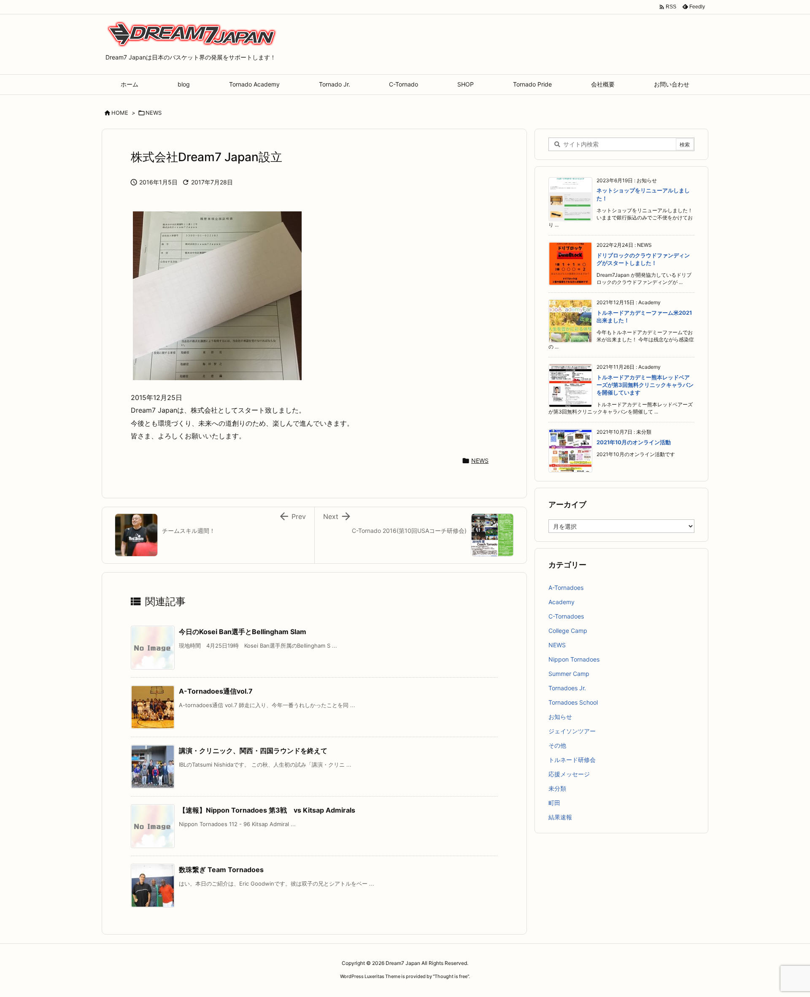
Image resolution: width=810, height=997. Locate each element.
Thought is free (451, 976)
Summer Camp (568, 673)
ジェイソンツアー (572, 731)
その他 (557, 745)
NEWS (154, 112)
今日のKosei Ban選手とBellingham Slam (242, 631)
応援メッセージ (569, 774)
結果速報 (560, 817)
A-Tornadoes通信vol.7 (216, 691)
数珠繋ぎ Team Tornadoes (221, 869)
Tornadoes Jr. (567, 688)
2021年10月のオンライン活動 (634, 442)
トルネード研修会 (572, 759)
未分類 (557, 788)
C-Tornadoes (566, 616)
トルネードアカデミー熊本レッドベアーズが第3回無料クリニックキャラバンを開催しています (645, 385)
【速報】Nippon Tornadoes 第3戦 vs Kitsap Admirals (267, 810)
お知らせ (560, 716)
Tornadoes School (573, 702)
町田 (554, 802)
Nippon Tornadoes (573, 659)
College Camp (567, 630)
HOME (119, 112)
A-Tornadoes (565, 587)
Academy (561, 601)
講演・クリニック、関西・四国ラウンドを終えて (253, 750)
